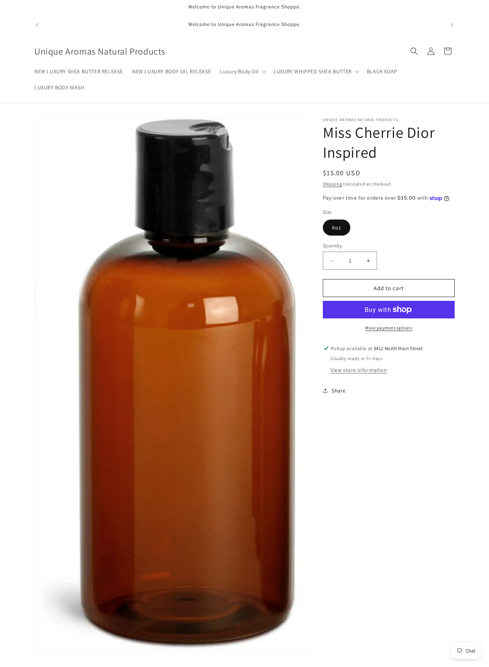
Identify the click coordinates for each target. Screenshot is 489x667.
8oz (336, 227)
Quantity (332, 245)
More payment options (388, 328)
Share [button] (339, 390)
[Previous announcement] (37, 25)
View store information (358, 370)
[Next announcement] (452, 25)
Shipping (332, 184)
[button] (242, 71)
